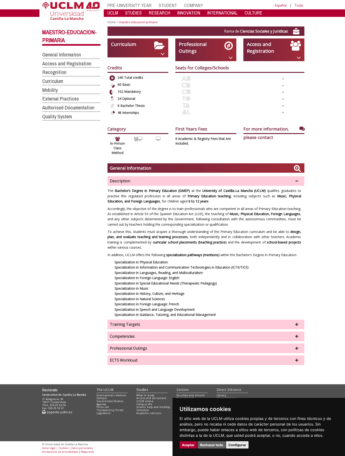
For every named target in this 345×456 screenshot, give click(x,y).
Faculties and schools (190, 395)
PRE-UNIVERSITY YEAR (129, 5)
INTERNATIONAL (222, 13)
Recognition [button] (54, 72)
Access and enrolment (151, 398)
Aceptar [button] (188, 445)
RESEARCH (159, 13)
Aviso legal (48, 448)
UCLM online (144, 401)
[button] (205, 181)
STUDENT (168, 5)
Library (221, 395)
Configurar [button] (237, 445)
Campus (101, 398)
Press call (102, 407)
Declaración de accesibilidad (60, 451)
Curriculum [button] (52, 81)
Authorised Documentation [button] (68, 107)
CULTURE (253, 13)
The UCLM (104, 389)
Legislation (103, 413)
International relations (111, 395)
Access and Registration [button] (66, 63)
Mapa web (87, 451)
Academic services (148, 413)
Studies (142, 389)
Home (111, 22)
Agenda (101, 404)
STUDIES (133, 13)
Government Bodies (109, 401)
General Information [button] (61, 54)
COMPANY (193, 5)
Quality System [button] (57, 116)
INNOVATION (188, 13)
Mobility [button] (50, 89)
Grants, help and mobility (153, 407)
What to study (145, 395)
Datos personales (82, 448)
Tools (299, 5)
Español (281, 5)
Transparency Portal (109, 410)
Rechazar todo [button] (211, 445)
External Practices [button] (60, 98)
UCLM (112, 13)
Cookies (63, 448)
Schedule (142, 410)
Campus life (144, 404)
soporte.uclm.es (59, 412)
